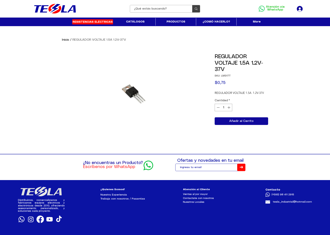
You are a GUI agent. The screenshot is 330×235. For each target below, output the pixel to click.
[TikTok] (59, 219)
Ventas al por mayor (195, 194)
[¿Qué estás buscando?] (196, 8)
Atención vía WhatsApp (275, 8)
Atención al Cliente (196, 189)
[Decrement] (217, 107)
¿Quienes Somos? (112, 189)
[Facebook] (40, 219)
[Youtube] (49, 219)
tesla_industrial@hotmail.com (292, 201)
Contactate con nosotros (198, 198)
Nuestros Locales (193, 202)
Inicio (65, 39)
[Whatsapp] (21, 219)
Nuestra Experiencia (113, 194)
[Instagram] (31, 219)
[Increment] (229, 107)
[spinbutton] (223, 107)
